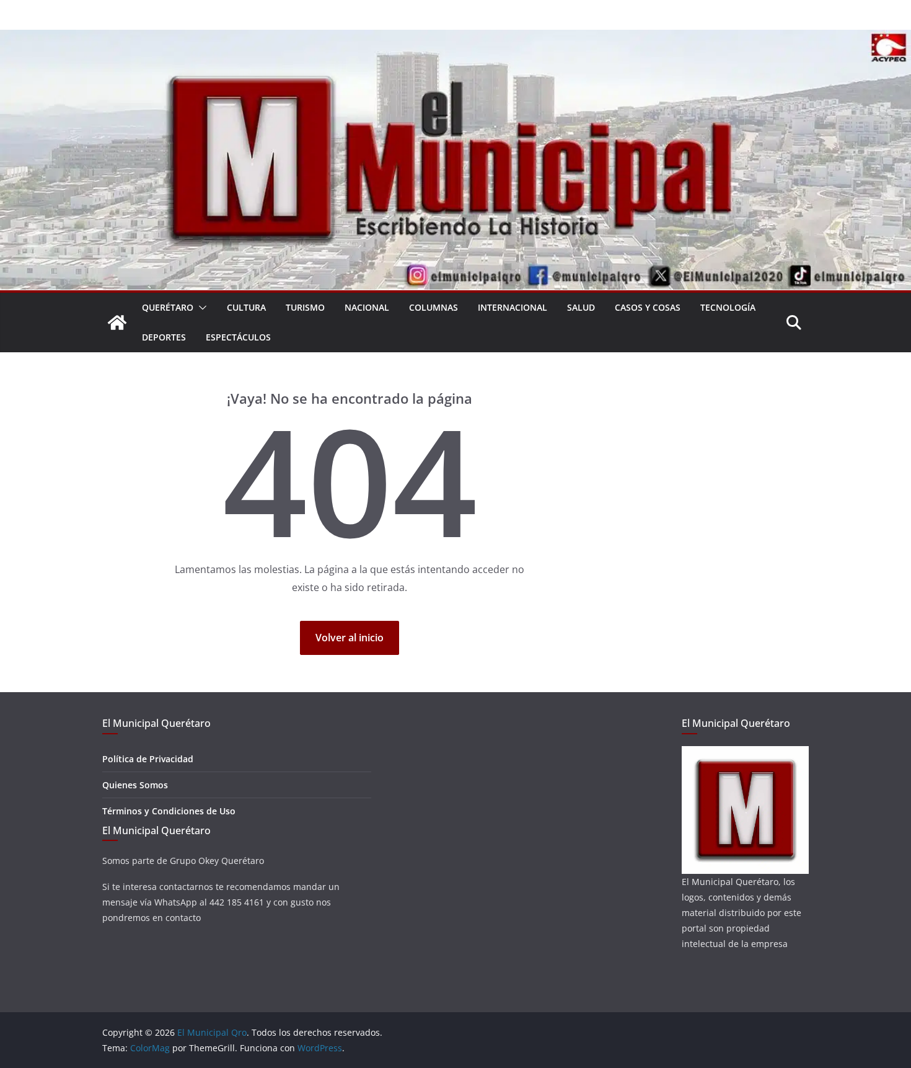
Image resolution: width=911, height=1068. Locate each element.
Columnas (433, 307)
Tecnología (727, 307)
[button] (200, 307)
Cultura (246, 307)
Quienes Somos (135, 785)
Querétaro (167, 307)
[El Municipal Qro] (455, 38)
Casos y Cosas (647, 307)
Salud (581, 307)
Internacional (512, 307)
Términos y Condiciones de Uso (168, 811)
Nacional (367, 307)
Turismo (305, 307)
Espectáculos (238, 337)
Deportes (164, 337)
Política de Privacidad (147, 759)
